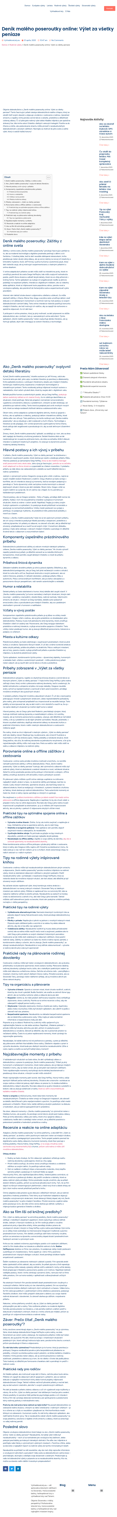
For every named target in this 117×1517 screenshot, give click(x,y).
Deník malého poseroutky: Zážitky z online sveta (23, 181)
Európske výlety (38, 5)
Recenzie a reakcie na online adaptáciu (21, 223)
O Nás (67, 11)
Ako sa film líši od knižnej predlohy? (19, 226)
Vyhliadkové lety (56, 11)
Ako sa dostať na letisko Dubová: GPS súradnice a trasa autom (106, 128)
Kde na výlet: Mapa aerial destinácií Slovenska (105, 241)
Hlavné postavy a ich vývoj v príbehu (19, 186)
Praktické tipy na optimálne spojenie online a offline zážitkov (29, 207)
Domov (27, 5)
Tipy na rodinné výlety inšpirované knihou (21, 210)
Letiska (50, 5)
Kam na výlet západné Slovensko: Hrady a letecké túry (106, 292)
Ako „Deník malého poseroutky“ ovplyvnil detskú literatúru (27, 184)
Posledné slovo (12, 234)
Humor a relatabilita (16, 194)
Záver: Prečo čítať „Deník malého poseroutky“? (24, 229)
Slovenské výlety (89, 5)
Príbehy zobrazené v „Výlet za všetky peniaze (23, 202)
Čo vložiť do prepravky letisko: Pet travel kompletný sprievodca (105, 157)
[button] (5, 1468)
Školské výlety (74, 5)
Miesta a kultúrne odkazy (18, 199)
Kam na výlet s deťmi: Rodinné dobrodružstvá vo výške (106, 266)
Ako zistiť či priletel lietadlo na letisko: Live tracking (105, 186)
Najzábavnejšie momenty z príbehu (19, 221)
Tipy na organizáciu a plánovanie (20, 218)
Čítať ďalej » (104, 145)
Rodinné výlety (60, 5)
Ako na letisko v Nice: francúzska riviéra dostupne (106, 320)
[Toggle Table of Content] (47, 177)
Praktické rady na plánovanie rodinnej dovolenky (23, 215)
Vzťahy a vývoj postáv (16, 197)
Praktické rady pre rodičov (19, 232)
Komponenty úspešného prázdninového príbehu (24, 189)
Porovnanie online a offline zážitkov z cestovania (23, 205)
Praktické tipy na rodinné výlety (19, 213)
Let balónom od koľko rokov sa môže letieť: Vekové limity (106, 348)
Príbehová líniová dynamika (18, 192)
